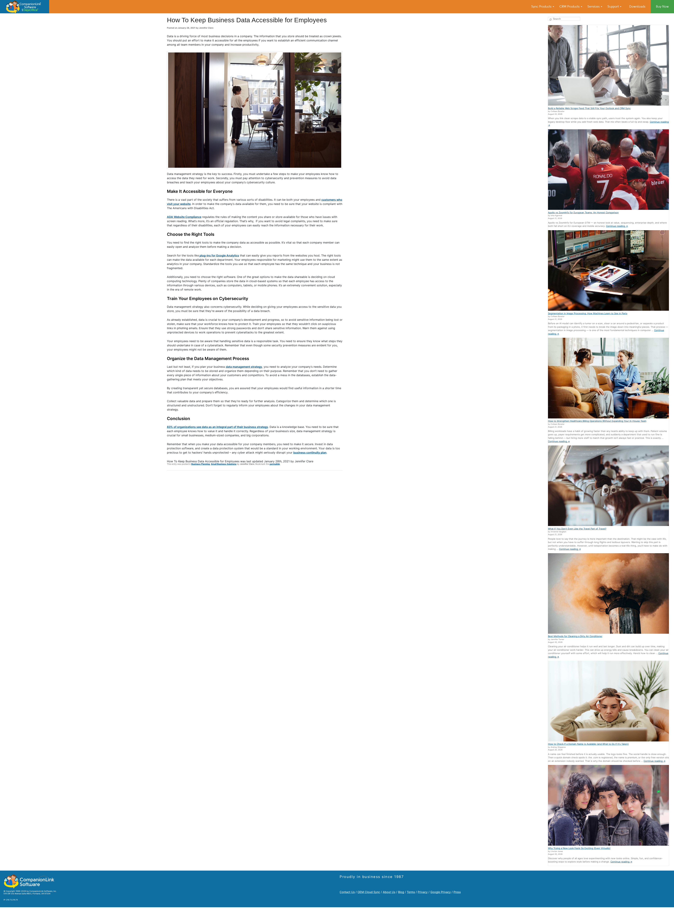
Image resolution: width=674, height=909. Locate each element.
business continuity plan (309, 452)
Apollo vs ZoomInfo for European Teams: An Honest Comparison (583, 212)
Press (457, 892)
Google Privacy (440, 892)
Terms (411, 892)
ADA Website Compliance (184, 217)
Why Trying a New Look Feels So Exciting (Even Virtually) (579, 848)
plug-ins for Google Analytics (219, 255)
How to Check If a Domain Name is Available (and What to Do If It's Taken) (588, 743)
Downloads (637, 6)
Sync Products (541, 6)
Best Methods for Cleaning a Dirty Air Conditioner (575, 636)
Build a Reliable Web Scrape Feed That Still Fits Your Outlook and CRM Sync (589, 108)
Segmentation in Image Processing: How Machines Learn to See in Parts (587, 313)
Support (613, 6)
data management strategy (244, 366)
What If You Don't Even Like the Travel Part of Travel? (577, 528)
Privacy (423, 892)
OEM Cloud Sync (369, 892)
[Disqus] (254, 519)
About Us (389, 892)
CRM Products (569, 6)
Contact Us (347, 892)
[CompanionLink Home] (24, 6)
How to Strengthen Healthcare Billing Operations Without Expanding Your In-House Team (597, 420)
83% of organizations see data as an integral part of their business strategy (217, 427)
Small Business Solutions (223, 464)
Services (593, 6)
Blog (401, 892)
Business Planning (200, 464)
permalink (275, 464)
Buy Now (662, 6)
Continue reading (617, 226)
